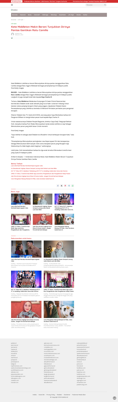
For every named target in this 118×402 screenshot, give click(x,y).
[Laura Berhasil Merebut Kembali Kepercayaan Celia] (21, 199)
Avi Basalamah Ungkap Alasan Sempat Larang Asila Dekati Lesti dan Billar (34, 168)
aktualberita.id (48, 382)
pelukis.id (13, 343)
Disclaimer (67, 395)
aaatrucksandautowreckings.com (21, 368)
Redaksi (59, 395)
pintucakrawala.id (49, 378)
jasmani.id (14, 347)
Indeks (35, 395)
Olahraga (45, 15)
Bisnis (29, 15)
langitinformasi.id (49, 376)
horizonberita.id (81, 349)
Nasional (22, 15)
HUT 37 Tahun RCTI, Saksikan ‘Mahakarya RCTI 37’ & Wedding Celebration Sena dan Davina (39, 171)
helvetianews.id (48, 372)
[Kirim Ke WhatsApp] (72, 185)
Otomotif (37, 15)
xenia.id (13, 355)
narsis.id (79, 362)
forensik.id (80, 366)
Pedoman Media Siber (79, 395)
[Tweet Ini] (61, 185)
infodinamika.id (81, 360)
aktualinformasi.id (49, 362)
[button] (105, 4)
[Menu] (12, 4)
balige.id (13, 364)
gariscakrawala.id (49, 368)
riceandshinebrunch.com (51, 357)
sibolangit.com (81, 378)
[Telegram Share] (69, 185)
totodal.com (14, 382)
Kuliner (85, 15)
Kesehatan (62, 15)
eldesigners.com (16, 378)
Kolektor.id (64, 397)
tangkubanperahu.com (83, 376)
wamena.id (14, 357)
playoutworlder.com (17, 374)
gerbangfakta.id (81, 357)
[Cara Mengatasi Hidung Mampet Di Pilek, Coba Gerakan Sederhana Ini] (64, 219)
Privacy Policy (51, 395)
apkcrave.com (48, 343)
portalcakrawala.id (82, 351)
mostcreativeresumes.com (52, 353)
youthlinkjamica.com (17, 370)
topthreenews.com (16, 366)
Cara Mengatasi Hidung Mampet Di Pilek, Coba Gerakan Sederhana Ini (32, 179)
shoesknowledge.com (50, 360)
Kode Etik (42, 395)
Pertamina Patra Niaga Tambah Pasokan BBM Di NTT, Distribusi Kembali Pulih (88, 1)
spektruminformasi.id (83, 353)
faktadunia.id (48, 364)
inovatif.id (14, 353)
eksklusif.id (14, 351)
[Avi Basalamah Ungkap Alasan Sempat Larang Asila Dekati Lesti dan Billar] (42, 199)
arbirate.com (15, 372)
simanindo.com (81, 382)
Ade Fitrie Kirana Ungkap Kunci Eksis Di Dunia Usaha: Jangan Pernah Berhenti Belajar (37, 176)
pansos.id (79, 364)
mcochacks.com (49, 351)
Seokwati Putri (18, 33)
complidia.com (48, 347)
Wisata (78, 15)
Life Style (71, 15)
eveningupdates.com (50, 349)
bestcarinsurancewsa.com (51, 345)
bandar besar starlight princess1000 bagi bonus (91, 20)
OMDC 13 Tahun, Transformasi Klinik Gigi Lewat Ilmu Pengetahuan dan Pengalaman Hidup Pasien (40, 173)
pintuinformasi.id (82, 345)
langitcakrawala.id (49, 374)
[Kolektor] (14, 10)
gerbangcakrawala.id (50, 370)
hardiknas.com (81, 368)
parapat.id (14, 360)
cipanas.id (14, 349)
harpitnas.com (81, 372)
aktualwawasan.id (82, 355)
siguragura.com (81, 380)
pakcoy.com (80, 370)
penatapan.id (15, 362)
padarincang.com (82, 384)
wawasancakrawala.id (50, 380)
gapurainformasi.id (49, 366)
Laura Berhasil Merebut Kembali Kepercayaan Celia (27, 166)
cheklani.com (15, 380)
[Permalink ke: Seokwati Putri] (12, 34)
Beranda (15, 15)
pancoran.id (14, 345)
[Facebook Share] (58, 185)
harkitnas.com (81, 374)
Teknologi (54, 15)
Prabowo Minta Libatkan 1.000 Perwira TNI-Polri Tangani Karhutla (35, 1)
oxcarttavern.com (49, 355)
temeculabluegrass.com (18, 376)
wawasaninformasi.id (83, 347)
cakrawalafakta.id (82, 343)
